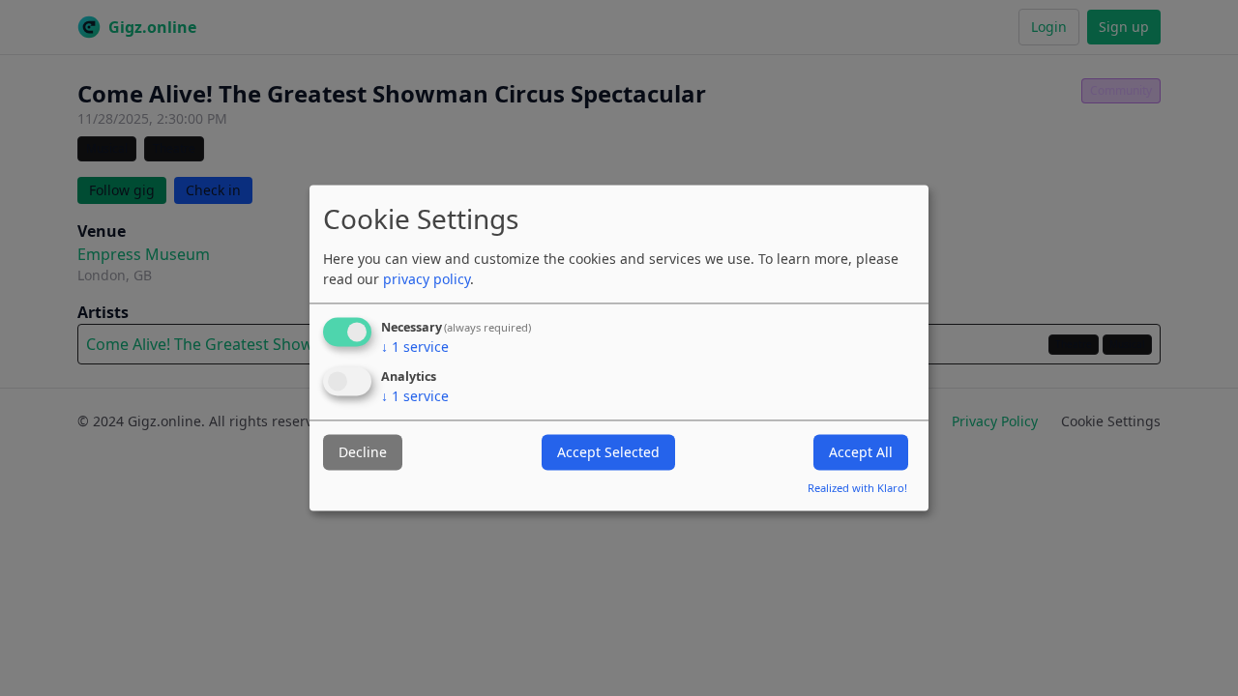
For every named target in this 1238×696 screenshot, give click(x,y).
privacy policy (426, 279)
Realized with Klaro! (857, 488)
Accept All (861, 452)
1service (415, 346)
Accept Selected (608, 452)
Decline (363, 452)
